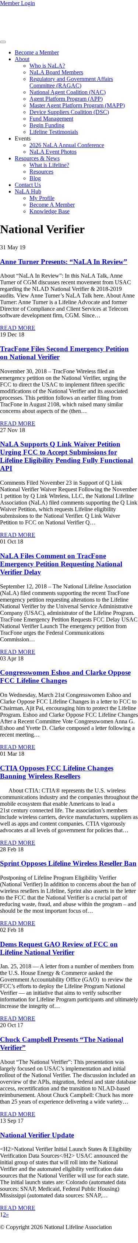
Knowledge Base (49, 211)
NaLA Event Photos (53, 152)
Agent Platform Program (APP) (66, 99)
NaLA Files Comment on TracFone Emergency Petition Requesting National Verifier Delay (61, 564)
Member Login (17, 3)
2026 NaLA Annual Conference (66, 145)
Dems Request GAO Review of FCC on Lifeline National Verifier (59, 948)
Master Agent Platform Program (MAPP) (77, 105)
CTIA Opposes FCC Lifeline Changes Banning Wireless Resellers (56, 772)
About (22, 59)
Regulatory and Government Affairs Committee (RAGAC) (71, 82)
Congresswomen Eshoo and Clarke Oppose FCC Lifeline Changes (65, 676)
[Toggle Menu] (3, 42)
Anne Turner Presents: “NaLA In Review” (63, 262)
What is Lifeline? (49, 165)
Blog (35, 178)
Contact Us (28, 185)
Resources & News (37, 158)
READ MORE (17, 328)
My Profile (41, 198)
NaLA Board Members (56, 72)
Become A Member (52, 205)
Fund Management (51, 118)
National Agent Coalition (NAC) (67, 92)
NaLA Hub (28, 191)
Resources (41, 171)
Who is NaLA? (47, 66)
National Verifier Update (37, 1135)
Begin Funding (46, 125)
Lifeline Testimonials (53, 132)
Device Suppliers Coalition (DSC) (69, 112)
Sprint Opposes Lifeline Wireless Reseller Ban (68, 863)
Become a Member (37, 52)
